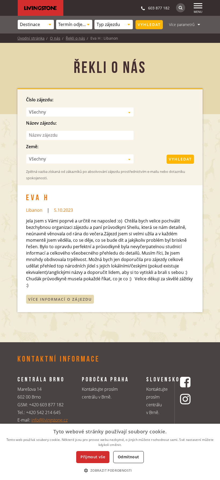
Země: (32, 147)
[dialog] (110, 452)
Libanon (34, 210)
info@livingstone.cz (49, 420)
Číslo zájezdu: (39, 100)
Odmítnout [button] (128, 456)
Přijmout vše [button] (92, 456)
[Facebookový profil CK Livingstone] (186, 382)
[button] (110, 470)
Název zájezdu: (41, 123)
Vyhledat (149, 24)
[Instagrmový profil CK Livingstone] (186, 399)
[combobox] (36, 24)
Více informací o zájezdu (60, 299)
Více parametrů (182, 24)
